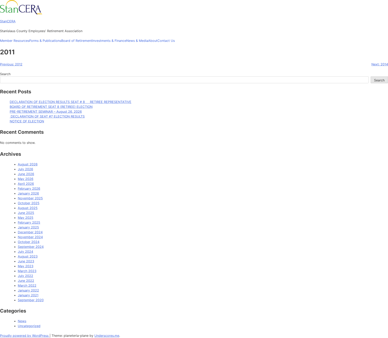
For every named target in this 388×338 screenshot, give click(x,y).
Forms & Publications (45, 41)
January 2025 (28, 227)
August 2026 (28, 164)
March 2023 (27, 271)
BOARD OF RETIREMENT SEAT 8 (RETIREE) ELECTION (51, 107)
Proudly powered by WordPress (25, 336)
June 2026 (26, 174)
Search (5, 74)
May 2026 (25, 179)
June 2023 (26, 261)
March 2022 (27, 285)
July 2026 (25, 169)
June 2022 (26, 281)
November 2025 (30, 198)
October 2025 (28, 203)
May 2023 (25, 266)
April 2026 (26, 184)
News (22, 321)
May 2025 (25, 218)
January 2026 (28, 193)
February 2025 (29, 222)
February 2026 (29, 188)
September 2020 (31, 300)
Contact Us (166, 41)
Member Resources (14, 41)
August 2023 (28, 256)
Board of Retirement (76, 41)
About (152, 41)
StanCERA (8, 21)
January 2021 (28, 295)
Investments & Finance (109, 41)
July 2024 (25, 252)
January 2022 (28, 290)
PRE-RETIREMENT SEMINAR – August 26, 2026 (46, 112)
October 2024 (28, 242)
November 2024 (30, 237)
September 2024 (31, 247)
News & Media (137, 41)
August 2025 (28, 208)
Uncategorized (29, 326)
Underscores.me (106, 336)
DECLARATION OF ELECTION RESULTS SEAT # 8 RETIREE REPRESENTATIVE (70, 102)
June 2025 (26, 213)
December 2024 (30, 232)
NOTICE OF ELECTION (27, 121)
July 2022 (25, 276)
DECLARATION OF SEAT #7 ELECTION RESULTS (47, 116)
